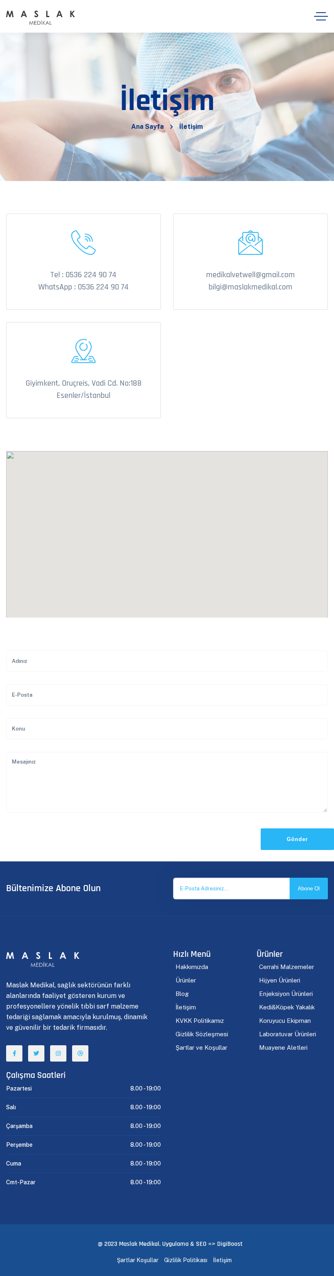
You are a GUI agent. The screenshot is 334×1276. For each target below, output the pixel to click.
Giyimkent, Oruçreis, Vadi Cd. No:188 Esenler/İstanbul (84, 389)
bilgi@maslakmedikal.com (250, 287)
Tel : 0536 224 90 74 (83, 274)
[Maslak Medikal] (40, 16)
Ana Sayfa (147, 126)
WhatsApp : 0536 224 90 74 (83, 287)
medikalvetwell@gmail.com (250, 274)
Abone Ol (309, 888)
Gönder (297, 839)
